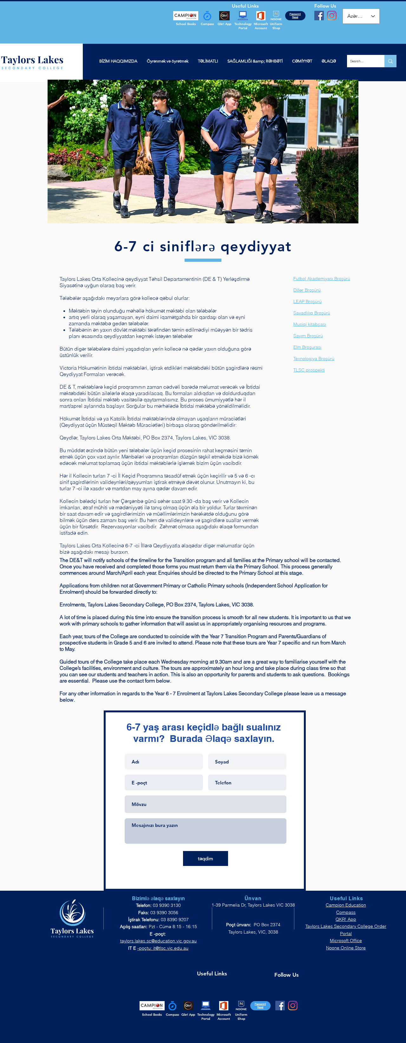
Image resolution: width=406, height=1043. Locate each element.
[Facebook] (319, 15)
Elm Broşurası (307, 347)
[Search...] (390, 61)
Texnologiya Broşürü (313, 358)
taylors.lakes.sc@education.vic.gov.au (158, 941)
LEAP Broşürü (307, 301)
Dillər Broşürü (307, 290)
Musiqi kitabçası (309, 324)
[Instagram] (332, 15)
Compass (346, 912)
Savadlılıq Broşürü (311, 313)
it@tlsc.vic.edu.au (170, 948)
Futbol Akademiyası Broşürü (321, 278)
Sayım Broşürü (308, 336)
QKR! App (346, 919)
